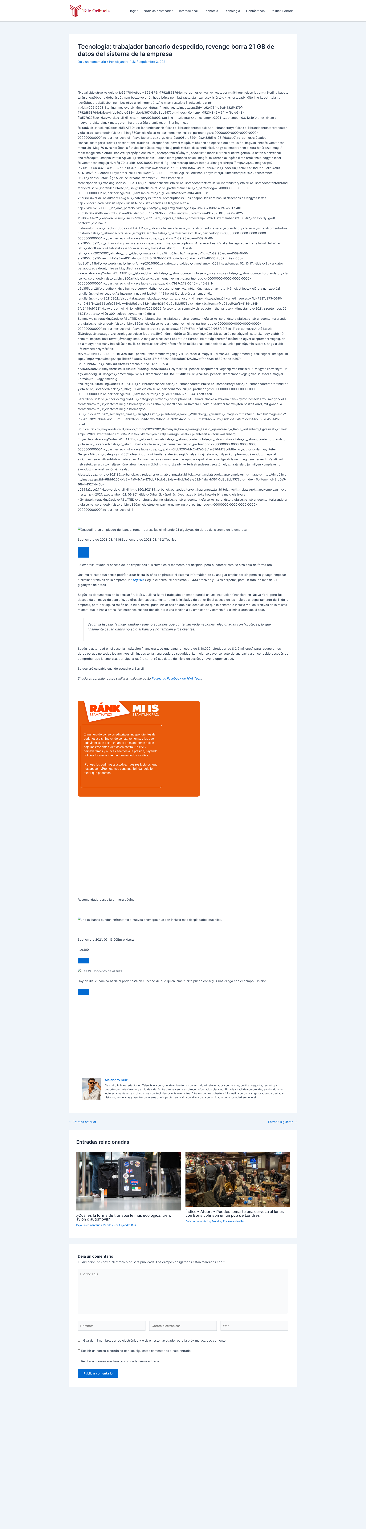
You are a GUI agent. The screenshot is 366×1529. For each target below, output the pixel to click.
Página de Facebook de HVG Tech (176, 678)
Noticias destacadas (158, 11)
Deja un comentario (92, 62)
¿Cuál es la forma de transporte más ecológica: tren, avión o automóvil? (123, 1217)
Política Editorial (282, 11)
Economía (211, 11)
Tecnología (232, 11)
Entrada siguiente (282, 1121)
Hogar (133, 11)
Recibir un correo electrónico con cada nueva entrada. (120, 1361)
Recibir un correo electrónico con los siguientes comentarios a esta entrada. (136, 1351)
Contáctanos (255, 11)
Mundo (107, 1225)
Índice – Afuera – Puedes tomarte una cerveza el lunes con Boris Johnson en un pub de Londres (234, 1213)
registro (138, 580)
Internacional (188, 11)
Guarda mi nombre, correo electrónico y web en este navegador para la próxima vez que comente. (154, 1340)
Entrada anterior (82, 1121)
